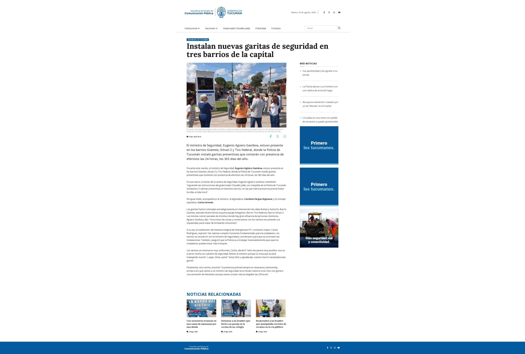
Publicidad (261, 28)
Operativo (262, 314)
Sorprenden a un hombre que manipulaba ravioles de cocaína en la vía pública (271, 323)
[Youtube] (339, 12)
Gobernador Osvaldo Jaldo (236, 28)
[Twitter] (329, 12)
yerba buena (229, 314)
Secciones (210, 28)
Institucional (191, 28)
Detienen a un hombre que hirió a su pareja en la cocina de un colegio (235, 323)
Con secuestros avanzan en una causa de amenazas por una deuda (201, 323)
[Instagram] (334, 12)
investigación (195, 314)
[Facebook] (324, 12)
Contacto (276, 28)
